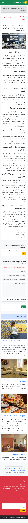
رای (24, 253)
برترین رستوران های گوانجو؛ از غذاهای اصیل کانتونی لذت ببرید (15, 415)
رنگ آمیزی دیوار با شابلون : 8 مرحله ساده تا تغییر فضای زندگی (14, 341)
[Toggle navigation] (3, 2)
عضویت (23, 510)
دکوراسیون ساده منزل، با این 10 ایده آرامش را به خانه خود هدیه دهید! (15, 380)
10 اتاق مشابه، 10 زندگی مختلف (19, 454)
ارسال (23, 307)
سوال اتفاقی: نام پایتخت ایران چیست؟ (16, 299)
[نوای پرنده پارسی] (20, 2)
